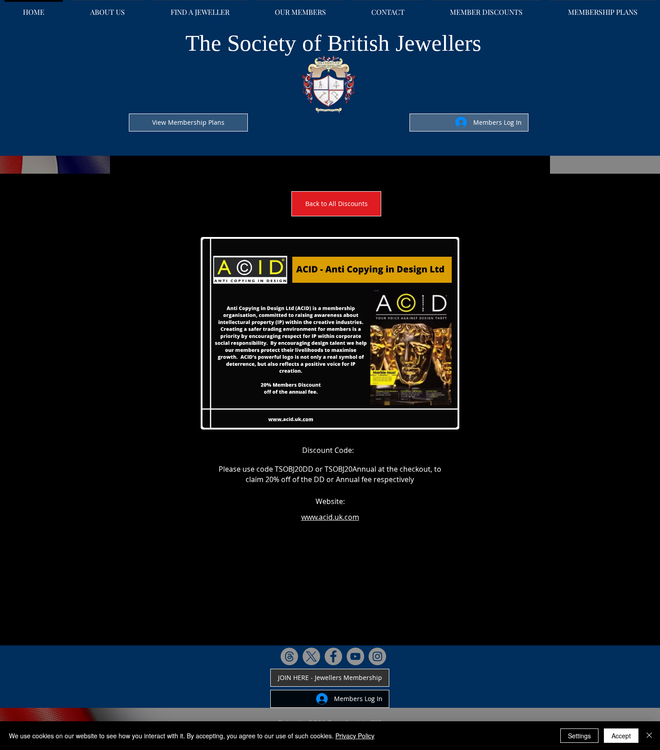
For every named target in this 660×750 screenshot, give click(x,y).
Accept (621, 735)
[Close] (649, 735)
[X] (311, 656)
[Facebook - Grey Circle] (333, 656)
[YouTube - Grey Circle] (355, 656)
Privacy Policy (354, 735)
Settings (579, 735)
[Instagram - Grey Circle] (377, 656)
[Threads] (289, 656)
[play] (438, 420)
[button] (330, 333)
